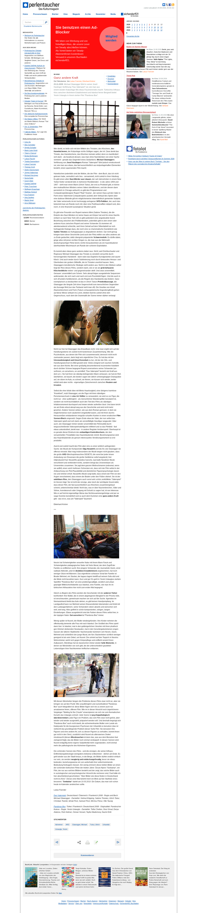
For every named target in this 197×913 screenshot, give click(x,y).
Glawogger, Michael (79, 825)
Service (71, 903)
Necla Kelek (28, 178)
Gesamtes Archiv (133, 36)
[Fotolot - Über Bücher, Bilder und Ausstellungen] (137, 152)
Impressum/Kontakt (100, 903)
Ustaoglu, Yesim (61, 829)
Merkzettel (111, 81)
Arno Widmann (29, 203)
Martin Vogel (29, 200)
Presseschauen (40, 14)
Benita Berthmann (31, 156)
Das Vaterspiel (60, 795)
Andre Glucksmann (31, 170)
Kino (66, 14)
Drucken (111, 79)
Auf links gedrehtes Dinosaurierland (141, 112)
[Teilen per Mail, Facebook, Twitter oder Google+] (79, 842)
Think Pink (131, 76)
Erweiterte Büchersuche (33, 26)
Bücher (55, 14)
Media (113, 14)
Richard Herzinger (31, 175)
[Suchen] (46, 22)
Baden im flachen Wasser (137, 47)
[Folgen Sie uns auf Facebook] (169, 5)
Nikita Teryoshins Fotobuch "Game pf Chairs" (145, 156)
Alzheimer (59, 825)
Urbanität (106, 825)
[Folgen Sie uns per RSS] (172, 5)
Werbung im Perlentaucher (34, 35)
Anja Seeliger (29, 197)
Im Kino (57, 74)
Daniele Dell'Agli (30, 184)
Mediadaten (62, 903)
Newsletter (100, 14)
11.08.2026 (163, 115)
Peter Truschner (30, 186)
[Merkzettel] (95, 843)
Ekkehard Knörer (88, 81)
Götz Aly (27, 142)
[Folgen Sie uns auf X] (166, 5)
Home (25, 14)
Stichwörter (103, 901)
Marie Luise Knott (30, 150)
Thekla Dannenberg (31, 161)
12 (161, 27)
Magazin (76, 14)
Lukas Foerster (30, 164)
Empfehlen (111, 76)
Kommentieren (113, 84)
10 (155, 27)
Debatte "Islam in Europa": (34, 101)
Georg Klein (28, 181)
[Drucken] (87, 843)
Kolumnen (112, 901)
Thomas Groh (29, 167)
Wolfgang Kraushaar (32, 189)
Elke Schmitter (29, 145)
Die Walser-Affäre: (31, 119)
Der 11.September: (31, 127)
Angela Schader (30, 147)
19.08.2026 (157, 49)
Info (75, 864)
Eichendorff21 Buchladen (129, 903)
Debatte (128, 901)
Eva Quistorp (29, 195)
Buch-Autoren (92, 901)
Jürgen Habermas (31, 172)
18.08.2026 (163, 78)
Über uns (78, 903)
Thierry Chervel (30, 153)
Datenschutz (114, 903)
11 (158, 27)
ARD (67, 825)
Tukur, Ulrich (95, 825)
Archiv (88, 14)
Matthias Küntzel (30, 192)
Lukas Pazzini (29, 159)
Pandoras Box (60, 806)
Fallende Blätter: (30, 132)
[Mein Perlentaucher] (164, 5)
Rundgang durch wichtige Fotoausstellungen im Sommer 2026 (151, 159)
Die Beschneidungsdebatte (34, 93)
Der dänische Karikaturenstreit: (36, 114)
